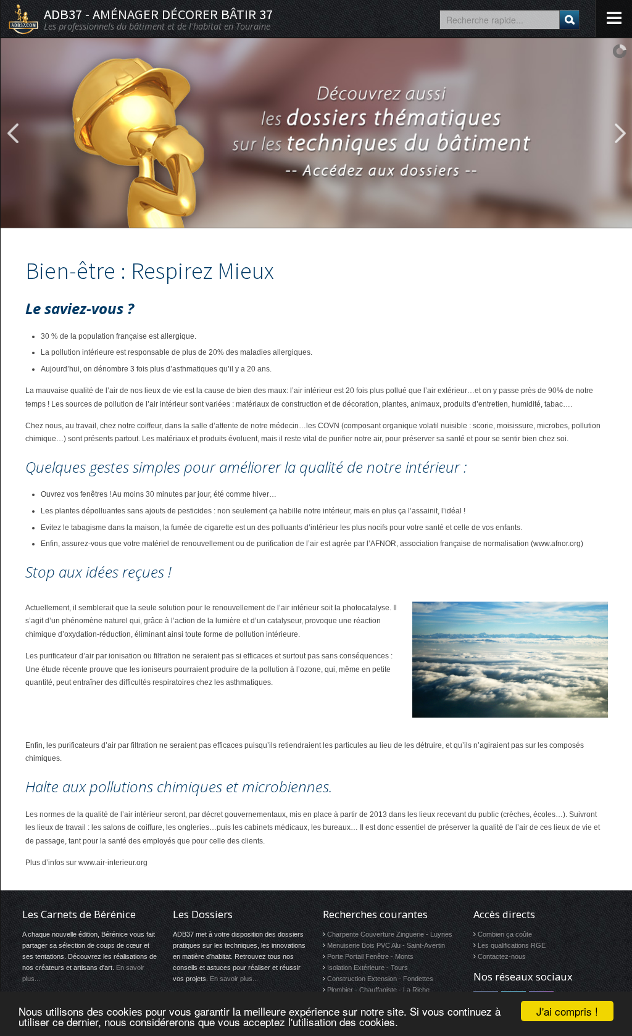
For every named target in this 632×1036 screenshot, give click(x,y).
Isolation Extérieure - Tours (367, 967)
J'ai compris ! (567, 1011)
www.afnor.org (557, 543)
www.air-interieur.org (113, 862)
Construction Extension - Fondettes (380, 978)
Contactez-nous (502, 956)
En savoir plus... (234, 978)
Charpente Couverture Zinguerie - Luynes (389, 934)
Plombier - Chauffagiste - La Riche (378, 989)
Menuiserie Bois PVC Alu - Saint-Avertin (386, 945)
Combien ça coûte (505, 934)
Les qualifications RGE (512, 945)
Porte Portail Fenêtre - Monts (370, 956)
